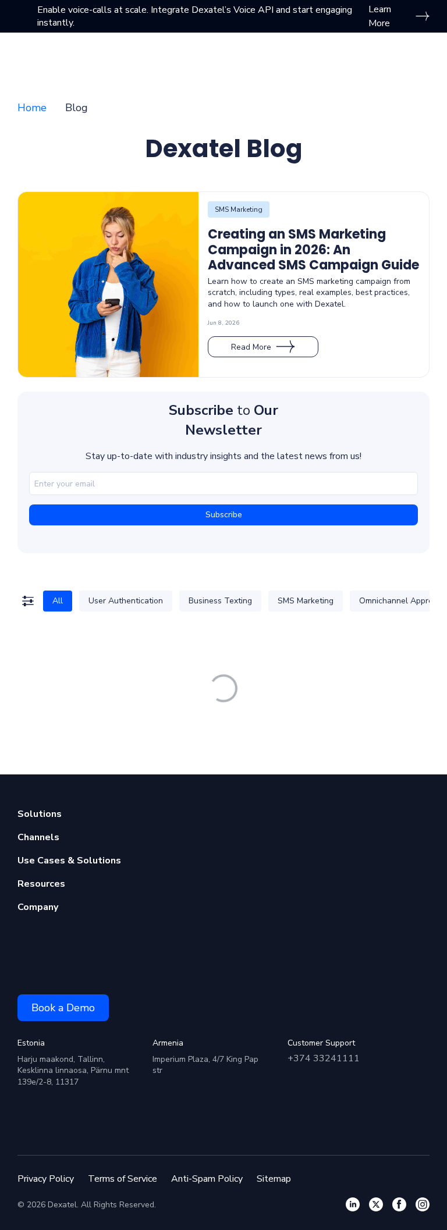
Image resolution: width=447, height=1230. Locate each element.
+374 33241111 (324, 1058)
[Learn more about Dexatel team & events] (423, 1204)
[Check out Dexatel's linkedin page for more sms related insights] (353, 1204)
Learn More (379, 16)
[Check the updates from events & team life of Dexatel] (399, 1204)
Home (32, 108)
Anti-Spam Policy (207, 1178)
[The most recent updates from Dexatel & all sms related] (376, 1204)
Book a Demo (63, 1008)
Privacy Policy (45, 1178)
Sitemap (274, 1178)
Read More (251, 347)
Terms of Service (122, 1178)
